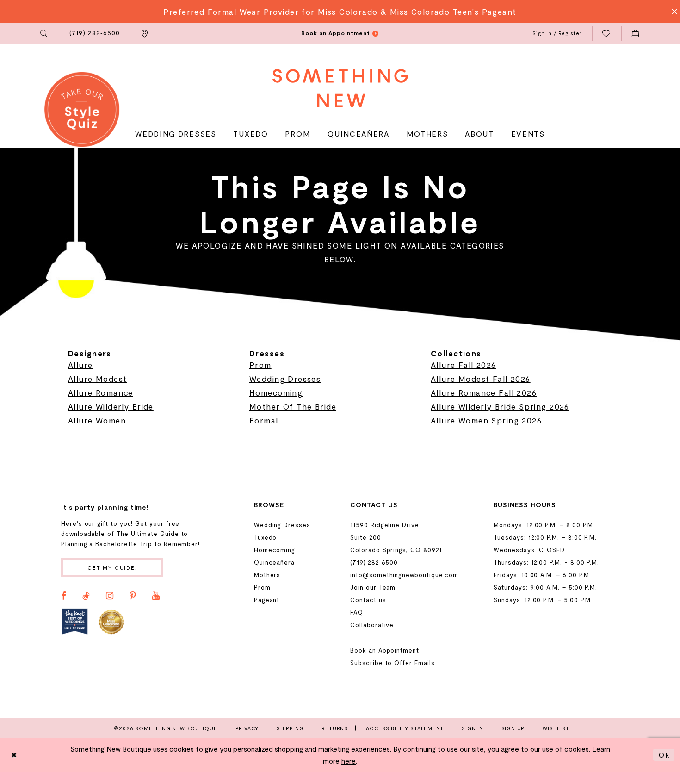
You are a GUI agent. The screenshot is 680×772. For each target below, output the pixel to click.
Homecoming (276, 392)
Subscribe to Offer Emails (392, 662)
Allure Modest (97, 378)
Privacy (247, 728)
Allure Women (97, 420)
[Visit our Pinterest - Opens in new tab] (133, 596)
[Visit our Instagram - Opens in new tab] (109, 596)
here (348, 761)
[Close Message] (671, 11)
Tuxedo (265, 537)
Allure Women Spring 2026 (486, 420)
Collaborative (372, 625)
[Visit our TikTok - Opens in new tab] (86, 596)
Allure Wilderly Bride (111, 406)
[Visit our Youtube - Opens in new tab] (156, 596)
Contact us (368, 600)
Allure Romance (100, 392)
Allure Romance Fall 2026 (484, 392)
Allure (80, 364)
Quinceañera (274, 562)
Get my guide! (112, 568)
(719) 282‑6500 (374, 562)
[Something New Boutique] (340, 88)
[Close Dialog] (14, 755)
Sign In (472, 728)
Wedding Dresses (285, 378)
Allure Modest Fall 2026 (481, 378)
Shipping (290, 728)
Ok (664, 755)
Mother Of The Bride (292, 406)
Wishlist (556, 728)
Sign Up (513, 728)
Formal (263, 420)
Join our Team (373, 587)
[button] (44, 34)
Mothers (267, 575)
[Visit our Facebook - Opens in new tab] (63, 596)
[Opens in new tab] (74, 621)
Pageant (267, 600)
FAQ (356, 612)
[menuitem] (44, 34)
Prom (260, 364)
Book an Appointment (384, 650)
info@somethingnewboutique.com (404, 575)
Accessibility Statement (405, 728)
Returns (334, 728)
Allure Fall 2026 (463, 364)
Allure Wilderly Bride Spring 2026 (500, 406)
